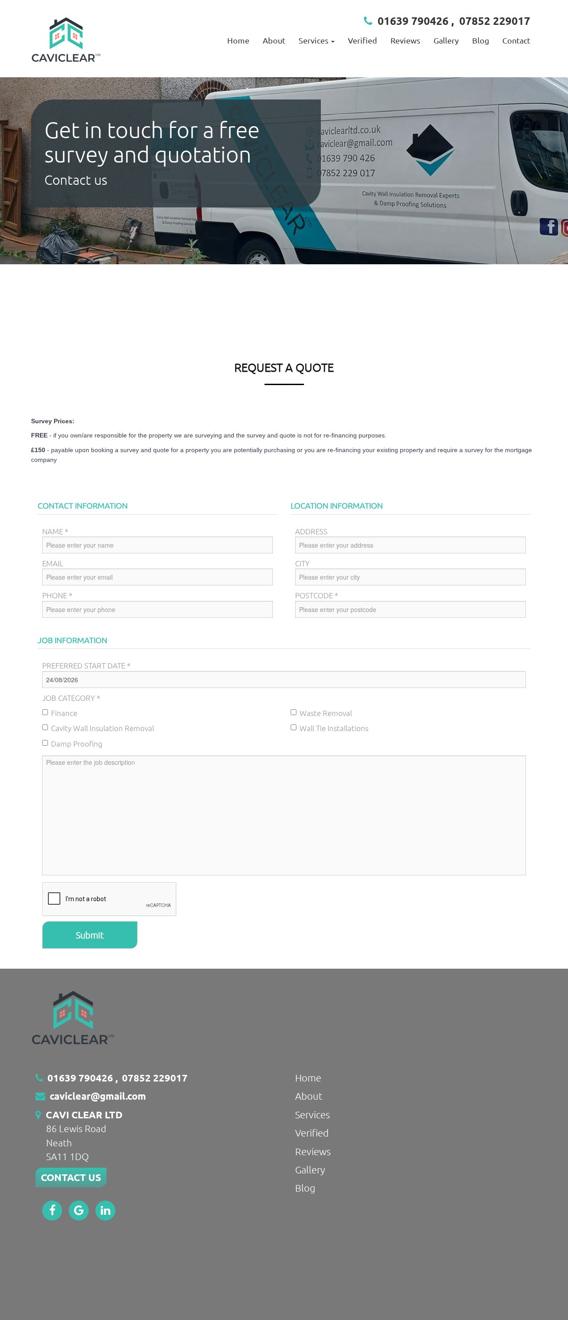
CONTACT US (71, 1177)
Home (238, 40)
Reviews (405, 40)
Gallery (446, 40)
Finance (64, 713)
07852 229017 (494, 21)
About (274, 40)
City (302, 563)
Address (311, 531)
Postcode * (316, 595)
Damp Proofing (77, 743)
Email (52, 563)
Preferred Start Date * (86, 665)
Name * (55, 531)
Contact (516, 40)
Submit (90, 935)
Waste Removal (326, 713)
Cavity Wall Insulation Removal (102, 728)
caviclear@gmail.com (98, 1096)
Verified (362, 40)
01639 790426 (413, 21)
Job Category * (71, 698)
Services (312, 1114)
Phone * (57, 595)
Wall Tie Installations (334, 728)
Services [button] (314, 40)
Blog (480, 40)
